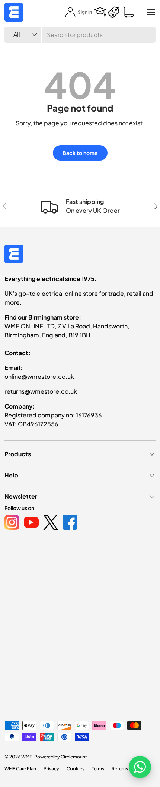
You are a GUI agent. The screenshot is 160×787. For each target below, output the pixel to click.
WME (26, 757)
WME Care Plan (20, 768)
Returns (120, 768)
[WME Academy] (100, 12)
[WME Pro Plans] (113, 12)
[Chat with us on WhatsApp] (140, 767)
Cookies (75, 768)
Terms (98, 768)
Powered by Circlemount (60, 757)
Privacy (51, 768)
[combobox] (80, 35)
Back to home (80, 152)
